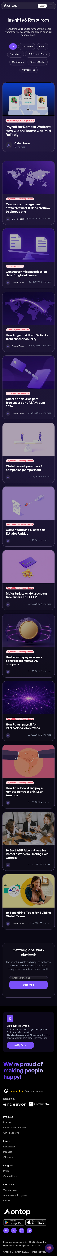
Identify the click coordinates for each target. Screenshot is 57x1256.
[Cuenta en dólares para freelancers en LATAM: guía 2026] (28, 387)
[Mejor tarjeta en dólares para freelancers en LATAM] (28, 580)
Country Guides (37, 62)
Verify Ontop (20, 1045)
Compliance (15, 54)
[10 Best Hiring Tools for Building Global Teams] (28, 901)
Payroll (42, 46)
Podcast (7, 1151)
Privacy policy (22, 1245)
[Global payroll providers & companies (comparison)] (28, 453)
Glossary (8, 1157)
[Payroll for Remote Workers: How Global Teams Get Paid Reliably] (28, 117)
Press (6, 1171)
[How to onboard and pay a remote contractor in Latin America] (28, 776)
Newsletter (9, 1146)
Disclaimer (36, 1245)
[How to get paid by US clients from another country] (28, 322)
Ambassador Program (15, 1195)
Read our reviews (34, 1091)
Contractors (18, 62)
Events (6, 1200)
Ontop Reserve (11, 1132)
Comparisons (28, 70)
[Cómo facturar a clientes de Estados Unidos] (28, 516)
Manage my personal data (15, 1242)
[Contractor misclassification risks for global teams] (28, 258)
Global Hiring (27, 46)
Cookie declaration (38, 1242)
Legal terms (8, 1245)
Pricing (7, 1122)
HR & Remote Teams (37, 54)
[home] (11, 6)
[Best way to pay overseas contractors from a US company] (28, 645)
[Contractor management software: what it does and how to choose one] (28, 192)
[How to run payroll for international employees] (28, 711)
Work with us (10, 1190)
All (13, 46)
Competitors (10, 1176)
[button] (50, 5)
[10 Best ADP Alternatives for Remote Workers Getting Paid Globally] (28, 841)
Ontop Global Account (15, 1127)
